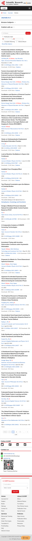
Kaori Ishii (12, 82)
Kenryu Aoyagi (5, 82)
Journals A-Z (4, 499)
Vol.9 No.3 (20, 214)
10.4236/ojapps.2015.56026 (11, 309)
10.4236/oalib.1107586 (10, 219)
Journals (10, 13)
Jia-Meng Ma (4, 58)
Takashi (5, 249)
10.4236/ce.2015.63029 (10, 148)
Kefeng (12, 302)
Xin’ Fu (3, 418)
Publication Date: (8, 36)
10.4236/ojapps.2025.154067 (12, 405)
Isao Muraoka (19, 58)
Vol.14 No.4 (12, 364)
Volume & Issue (5, 530)
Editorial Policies (21, 501)
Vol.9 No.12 (19, 174)
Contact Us (4, 508)
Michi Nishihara (15, 249)
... (23, 432)
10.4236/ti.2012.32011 (10, 253)
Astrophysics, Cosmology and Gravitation (13, 202)
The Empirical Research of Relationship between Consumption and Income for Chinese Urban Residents (14, 298)
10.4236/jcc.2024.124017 (11, 328)
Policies (20, 514)
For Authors (20, 503)
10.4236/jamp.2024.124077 (11, 345)
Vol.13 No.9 (19, 266)
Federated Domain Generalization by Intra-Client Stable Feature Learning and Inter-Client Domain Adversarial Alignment (15, 394)
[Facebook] (10, 444)
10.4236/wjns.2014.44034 (11, 133)
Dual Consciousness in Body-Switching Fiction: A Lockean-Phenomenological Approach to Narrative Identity (14, 375)
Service (4, 514)
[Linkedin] (17, 444)
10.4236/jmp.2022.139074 (11, 270)
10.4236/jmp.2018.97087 (11, 163)
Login (4, 8)
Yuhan (3, 229)
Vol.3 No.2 (21, 84)
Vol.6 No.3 (14, 146)
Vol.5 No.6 (22, 304)
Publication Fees (21, 508)
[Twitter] (2, 444)
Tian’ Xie (4, 379)
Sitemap (3, 506)
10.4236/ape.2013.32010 (11, 88)
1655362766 (6, 458)
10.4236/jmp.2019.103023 (11, 195)
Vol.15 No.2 (20, 381)
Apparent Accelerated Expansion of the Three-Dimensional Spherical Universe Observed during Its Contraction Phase (14, 279)
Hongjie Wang (5, 360)
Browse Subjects (8, 22)
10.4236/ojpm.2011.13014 (11, 65)
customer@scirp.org (8, 453)
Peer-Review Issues (22, 506)
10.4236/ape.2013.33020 (11, 109)
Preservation (20, 521)
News (2, 511)
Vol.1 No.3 (24, 60)
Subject (3, 501)
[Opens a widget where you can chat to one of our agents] (25, 538)
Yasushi (5, 126)
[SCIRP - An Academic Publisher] (12, 3)
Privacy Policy (21, 526)
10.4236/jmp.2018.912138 (11, 178)
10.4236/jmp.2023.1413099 (11, 289)
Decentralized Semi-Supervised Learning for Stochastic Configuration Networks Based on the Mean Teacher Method (16, 317)
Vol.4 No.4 (21, 128)
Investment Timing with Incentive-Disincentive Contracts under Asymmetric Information (14, 244)
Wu (8, 322)
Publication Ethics (22, 518)
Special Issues (21, 511)
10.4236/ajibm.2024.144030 (11, 366)
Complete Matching (9, 41)
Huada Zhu (4, 339)
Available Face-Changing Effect (11, 169)
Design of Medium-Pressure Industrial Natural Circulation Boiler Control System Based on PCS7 (14, 208)
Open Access (20, 516)
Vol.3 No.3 (21, 105)
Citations (18, 67)
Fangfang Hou (5, 302)
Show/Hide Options (7, 44)
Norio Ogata (13, 264)
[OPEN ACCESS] (27, 3)
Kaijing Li (3, 322)
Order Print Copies (6, 521)
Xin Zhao (3, 399)
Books (3, 503)
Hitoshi (5, 264)
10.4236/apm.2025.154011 (11, 424)
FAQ (2, 528)
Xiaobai (4, 158)
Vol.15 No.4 (23, 401)
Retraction (20, 523)
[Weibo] (25, 444)
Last (16, 434)
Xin (2, 212)
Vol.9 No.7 (19, 161)
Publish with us (7, 27)
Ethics (19, 499)
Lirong (3, 143)
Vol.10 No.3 (19, 191)
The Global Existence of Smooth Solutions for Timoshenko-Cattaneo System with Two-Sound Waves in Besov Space (15, 413)
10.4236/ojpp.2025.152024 (11, 386)
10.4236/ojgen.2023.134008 (11, 236)
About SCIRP (22, 496)
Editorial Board (22, 41)
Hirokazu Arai (25, 82)
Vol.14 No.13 (19, 285)
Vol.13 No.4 (19, 232)
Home (4, 13)
